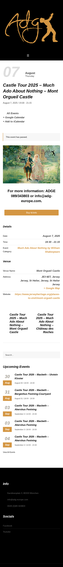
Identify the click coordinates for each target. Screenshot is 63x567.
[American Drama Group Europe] (31, 26)
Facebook (7, 526)
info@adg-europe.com (17, 499)
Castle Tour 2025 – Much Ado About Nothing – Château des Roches (44, 323)
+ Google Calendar (14, 117)
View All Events (9, 452)
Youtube (7, 532)
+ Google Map (52, 288)
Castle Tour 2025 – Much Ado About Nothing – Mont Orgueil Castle (19, 323)
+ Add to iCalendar (14, 121)
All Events (12, 113)
